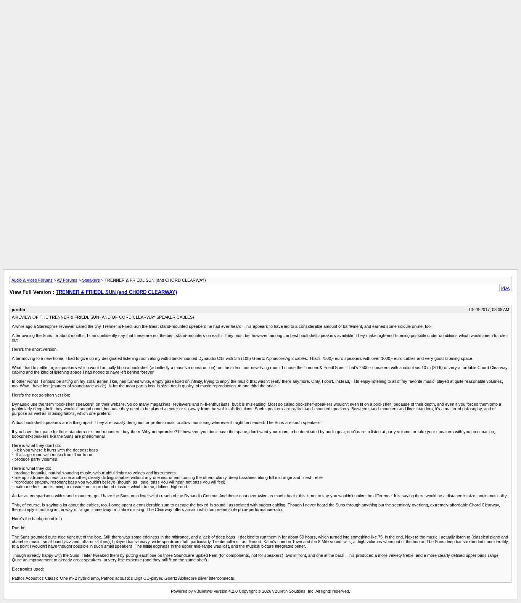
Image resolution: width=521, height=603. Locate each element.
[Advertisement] (260, 20)
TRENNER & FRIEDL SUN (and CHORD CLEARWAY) (116, 292)
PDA (505, 288)
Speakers (91, 280)
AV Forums (67, 280)
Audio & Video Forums (32, 280)
